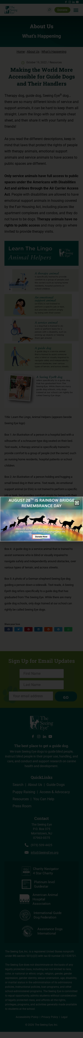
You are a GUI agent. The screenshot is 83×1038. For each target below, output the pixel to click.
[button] (77, 502)
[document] (41, 519)
